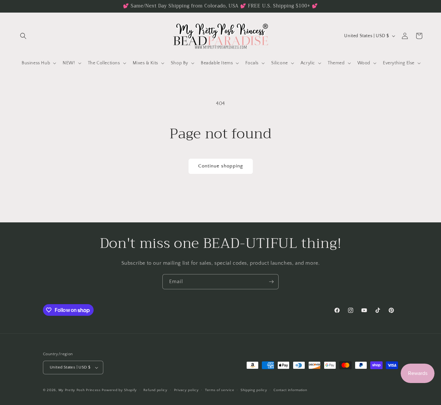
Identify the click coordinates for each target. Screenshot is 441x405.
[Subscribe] (271, 281)
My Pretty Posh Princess (79, 390)
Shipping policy (254, 390)
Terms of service (219, 390)
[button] (23, 36)
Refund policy (155, 390)
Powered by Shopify (119, 390)
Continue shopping (220, 166)
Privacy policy (186, 390)
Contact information (290, 390)
